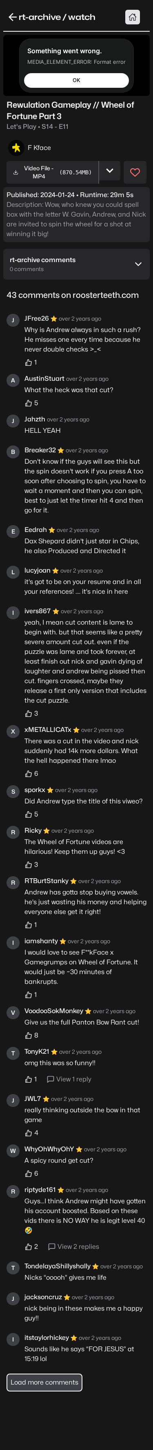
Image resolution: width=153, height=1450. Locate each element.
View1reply (73, 1079)
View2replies (78, 1246)
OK (76, 80)
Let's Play (38, 126)
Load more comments (44, 1382)
